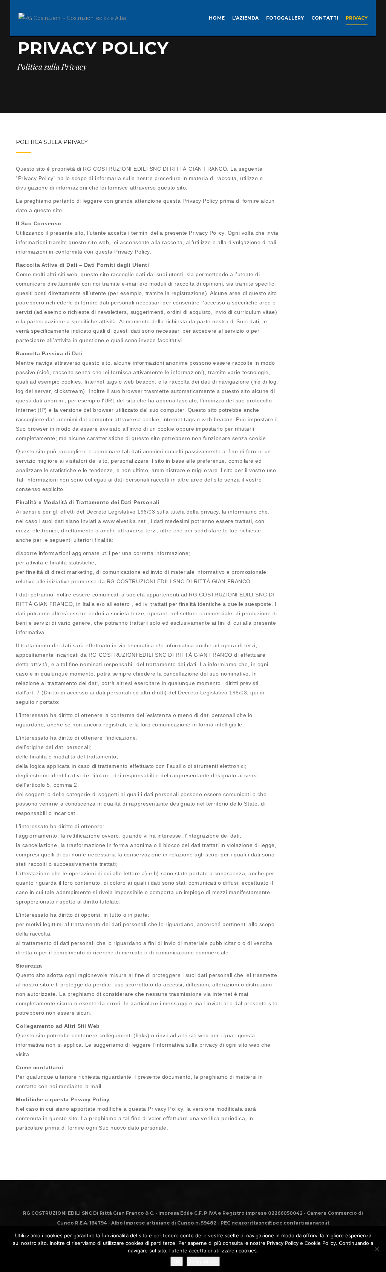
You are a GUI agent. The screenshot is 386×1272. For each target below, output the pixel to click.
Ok (176, 1261)
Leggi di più (203, 1261)
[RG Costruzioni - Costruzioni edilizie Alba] (72, 17)
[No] (376, 1249)
